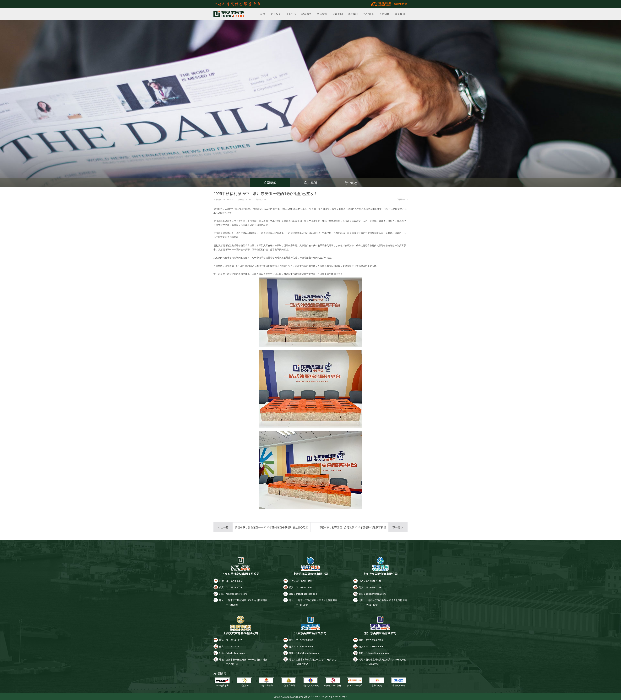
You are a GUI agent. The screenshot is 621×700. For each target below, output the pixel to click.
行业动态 (350, 182)
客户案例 (353, 14)
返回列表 (402, 199)
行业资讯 (369, 14)
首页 (262, 14)
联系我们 (400, 14)
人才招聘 (384, 14)
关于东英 (275, 14)
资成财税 (322, 14)
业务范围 (291, 14)
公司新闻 (337, 14)
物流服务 (306, 14)
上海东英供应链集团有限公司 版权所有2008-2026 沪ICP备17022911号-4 (311, 696)
